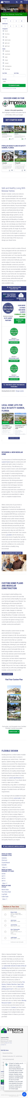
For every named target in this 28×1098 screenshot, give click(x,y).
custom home (6, 462)
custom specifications (15, 778)
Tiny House (7, 69)
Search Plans (14, 85)
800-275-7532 (8, 1043)
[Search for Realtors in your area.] (14, 296)
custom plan (17, 798)
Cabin (6, 57)
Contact (13, 1007)
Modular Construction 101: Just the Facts (12, 1056)
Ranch (6, 31)
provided (9, 535)
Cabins (4, 986)
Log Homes (7, 54)
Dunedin (4, 865)
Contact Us (3, 1044)
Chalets (8, 984)
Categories (5, 28)
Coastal (6, 63)
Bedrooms (4, 18)
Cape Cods (20, 984)
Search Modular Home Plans (13, 553)
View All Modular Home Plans (9, 88)
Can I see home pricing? (8, 1059)
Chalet (6, 60)
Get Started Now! (14, 120)
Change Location (20, 391)
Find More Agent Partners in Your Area (15, 386)
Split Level (7, 43)
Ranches (14, 984)
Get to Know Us (8, 674)
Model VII (5, 163)
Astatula (4, 858)
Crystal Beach (6, 862)
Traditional (7, 51)
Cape (6, 37)
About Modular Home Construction (15, 288)
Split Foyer (7, 46)
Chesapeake (19, 163)
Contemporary (8, 66)
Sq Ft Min (4, 73)
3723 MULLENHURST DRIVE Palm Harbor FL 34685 (7, 427)
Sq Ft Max (16, 73)
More (4, 867)
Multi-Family (7, 40)
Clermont (4, 860)
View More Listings (14, 438)
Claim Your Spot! (19, 321)
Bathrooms (5, 23)
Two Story (7, 34)
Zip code (4, 79)
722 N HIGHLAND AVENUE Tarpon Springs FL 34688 (19, 427)
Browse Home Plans (8, 1053)
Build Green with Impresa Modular (14, 846)
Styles (3, 48)
